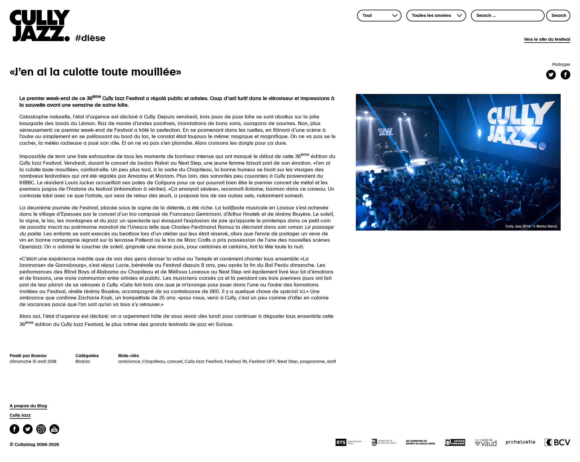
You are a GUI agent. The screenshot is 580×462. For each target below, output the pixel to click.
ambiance (129, 361)
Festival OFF (262, 361)
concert (174, 361)
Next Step (287, 361)
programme (312, 361)
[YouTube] (54, 429)
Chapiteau (153, 361)
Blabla (83, 361)
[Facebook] (14, 429)
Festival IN (235, 361)
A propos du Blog (28, 406)
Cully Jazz (20, 415)
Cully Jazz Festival (203, 361)
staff (331, 361)
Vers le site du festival (547, 39)
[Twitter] (28, 429)
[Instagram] (41, 429)
